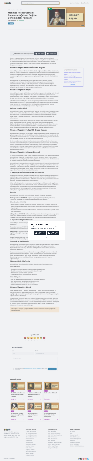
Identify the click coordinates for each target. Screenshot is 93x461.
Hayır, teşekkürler (46, 237)
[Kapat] (63, 223)
